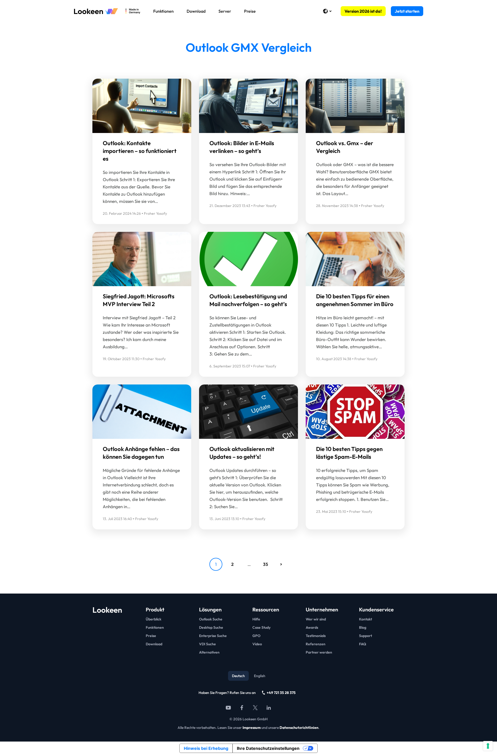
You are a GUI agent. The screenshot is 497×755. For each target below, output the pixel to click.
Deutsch (238, 675)
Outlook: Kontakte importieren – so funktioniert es (140, 150)
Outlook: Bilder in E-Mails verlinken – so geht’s (241, 146)
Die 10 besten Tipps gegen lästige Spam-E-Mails (349, 452)
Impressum (252, 727)
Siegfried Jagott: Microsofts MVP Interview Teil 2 (138, 300)
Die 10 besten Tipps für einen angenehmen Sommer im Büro (354, 300)
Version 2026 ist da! (363, 11)
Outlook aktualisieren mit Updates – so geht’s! (241, 452)
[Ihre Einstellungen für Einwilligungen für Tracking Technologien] (488, 746)
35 (265, 564)
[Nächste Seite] (281, 564)
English (259, 675)
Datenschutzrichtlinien (299, 727)
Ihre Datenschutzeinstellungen (268, 748)
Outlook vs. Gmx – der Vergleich (344, 146)
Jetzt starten (407, 11)
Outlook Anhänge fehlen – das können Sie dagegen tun (141, 452)
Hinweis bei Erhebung (206, 748)
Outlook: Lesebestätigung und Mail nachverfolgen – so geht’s (248, 300)
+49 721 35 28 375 (281, 692)
